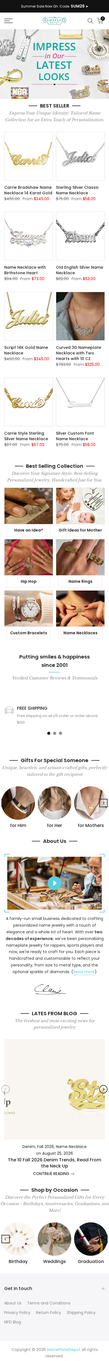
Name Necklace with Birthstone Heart (25, 270)
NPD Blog (12, 1322)
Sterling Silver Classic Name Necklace (77, 190)
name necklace (71, 1146)
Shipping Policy (81, 1312)
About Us (13, 1303)
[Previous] (5, 803)
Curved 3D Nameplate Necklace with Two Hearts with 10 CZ (78, 353)
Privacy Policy (17, 1312)
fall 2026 (45, 1146)
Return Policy (48, 1312)
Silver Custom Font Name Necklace (75, 436)
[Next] (103, 803)
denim (28, 1146)
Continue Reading (51, 1174)
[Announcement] (54, 6)
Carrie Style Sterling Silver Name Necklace (26, 436)
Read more (84, 972)
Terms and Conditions (48, 1303)
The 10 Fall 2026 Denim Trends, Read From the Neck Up (54, 1163)
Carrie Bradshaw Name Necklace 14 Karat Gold (28, 190)
